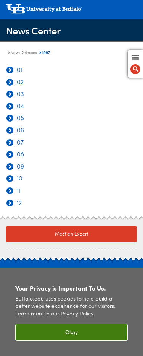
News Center (33, 30)
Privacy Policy (77, 314)
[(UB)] (71, 11)
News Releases (24, 53)
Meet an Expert (71, 234)
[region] (71, 312)
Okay (71, 332)
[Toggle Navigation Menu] (135, 64)
